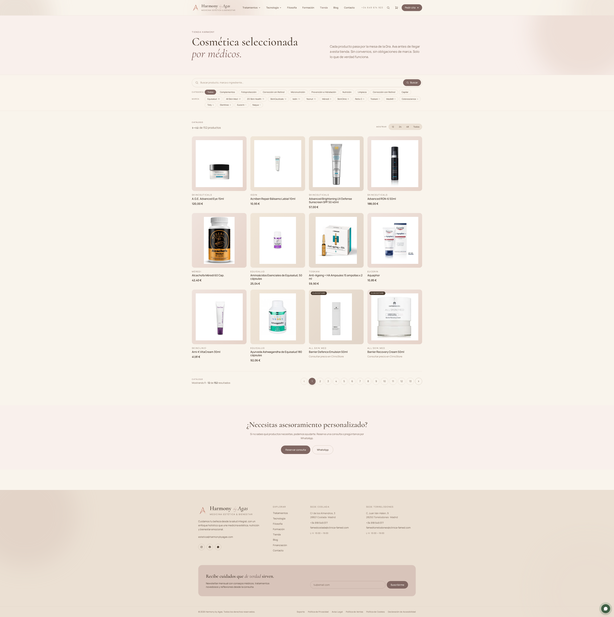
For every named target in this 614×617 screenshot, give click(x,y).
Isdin (296, 98)
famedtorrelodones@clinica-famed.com (388, 527)
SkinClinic (343, 98)
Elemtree (225, 104)
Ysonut (311, 98)
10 (384, 381)
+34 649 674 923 (372, 7)
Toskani (375, 98)
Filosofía (292, 7)
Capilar (405, 92)
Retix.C (359, 98)
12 (393, 126)
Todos (210, 92)
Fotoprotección (248, 92)
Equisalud (213, 98)
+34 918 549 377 (319, 522)
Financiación (280, 545)
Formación (308, 7)
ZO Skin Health (255, 98)
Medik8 (390, 98)
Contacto (349, 7)
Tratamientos (250, 7)
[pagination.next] (418, 381)
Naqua (256, 104)
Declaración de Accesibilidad (402, 611)
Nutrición (346, 92)
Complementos (227, 92)
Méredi (326, 98)
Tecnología (272, 7)
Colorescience (410, 98)
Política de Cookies (375, 611)
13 (410, 381)
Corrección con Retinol (384, 92)
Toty (210, 104)
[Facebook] (210, 547)
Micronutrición (298, 92)
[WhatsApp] (218, 547)
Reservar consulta (295, 449)
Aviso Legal (337, 611)
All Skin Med (233, 98)
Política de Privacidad (318, 611)
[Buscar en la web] (388, 7)
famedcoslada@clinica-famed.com (329, 527)
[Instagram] (201, 547)
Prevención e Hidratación (323, 92)
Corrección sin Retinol (273, 92)
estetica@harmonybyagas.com (215, 537)
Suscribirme (397, 584)
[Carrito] (396, 7)
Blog (335, 7)
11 (393, 381)
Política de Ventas (354, 611)
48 (407, 126)
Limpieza (362, 92)
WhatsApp (323, 449)
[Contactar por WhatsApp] (605, 608)
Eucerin (241, 104)
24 (400, 126)
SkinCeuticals (278, 98)
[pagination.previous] (304, 381)
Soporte (301, 611)
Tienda (324, 7)
